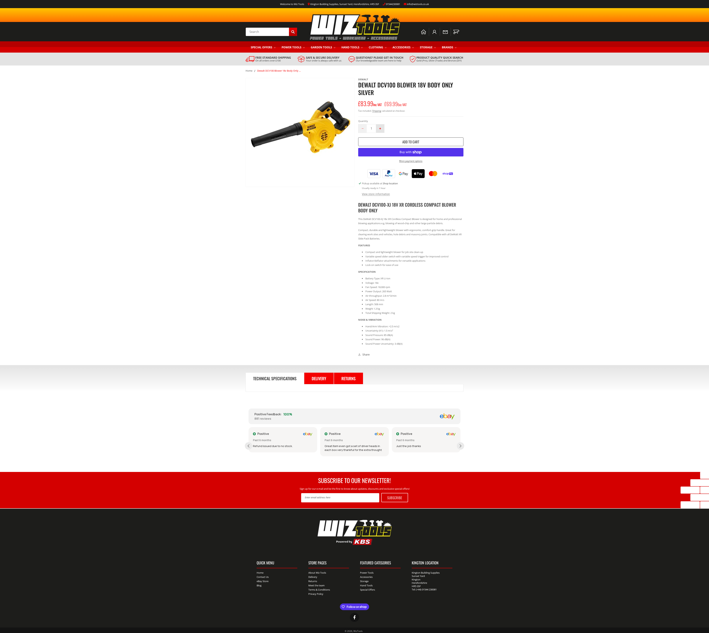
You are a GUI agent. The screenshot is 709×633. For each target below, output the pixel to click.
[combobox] (271, 32)
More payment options (410, 161)
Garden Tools (321, 47)
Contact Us (263, 577)
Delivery (312, 577)
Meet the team (316, 585)
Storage (426, 47)
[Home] (423, 32)
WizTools (358, 631)
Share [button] (366, 354)
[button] (456, 32)
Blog (259, 585)
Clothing (376, 47)
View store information (376, 194)
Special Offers (261, 47)
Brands (447, 47)
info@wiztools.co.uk (418, 4)
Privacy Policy (315, 594)
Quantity (363, 121)
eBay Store (262, 581)
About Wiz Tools (317, 573)
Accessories (401, 47)
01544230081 (393, 4)
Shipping (376, 110)
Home (249, 70)
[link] (268, 59)
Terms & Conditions (319, 589)
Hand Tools (350, 47)
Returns (312, 581)
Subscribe (394, 497)
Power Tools (291, 47)
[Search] (293, 32)
